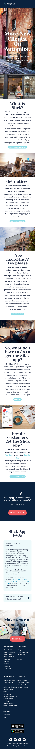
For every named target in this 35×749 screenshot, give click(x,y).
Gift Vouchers (8, 699)
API (19, 657)
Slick (5, 692)
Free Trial (7, 715)
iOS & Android (8, 682)
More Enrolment (9, 652)
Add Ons (7, 661)
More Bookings (9, 650)
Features (7, 659)
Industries (7, 668)
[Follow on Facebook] (10, 739)
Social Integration (10, 689)
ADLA (19, 659)
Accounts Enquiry (24, 682)
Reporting (7, 694)
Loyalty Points (9, 703)
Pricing (6, 664)
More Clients (8, 654)
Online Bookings (9, 680)
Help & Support (23, 687)
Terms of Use (23, 746)
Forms (6, 685)
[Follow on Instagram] (15, 739)
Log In (6, 717)
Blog (19, 650)
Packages (7, 701)
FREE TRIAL (17, 639)
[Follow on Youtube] (24, 739)
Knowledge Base (23, 652)
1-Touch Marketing (10, 696)
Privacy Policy (12, 746)
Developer (21, 654)
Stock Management (10, 706)
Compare (7, 666)
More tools (16, 513)
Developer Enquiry (24, 685)
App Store (9, 455)
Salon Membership (10, 687)
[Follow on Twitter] (19, 739)
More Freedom (9, 657)
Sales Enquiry (22, 680)
